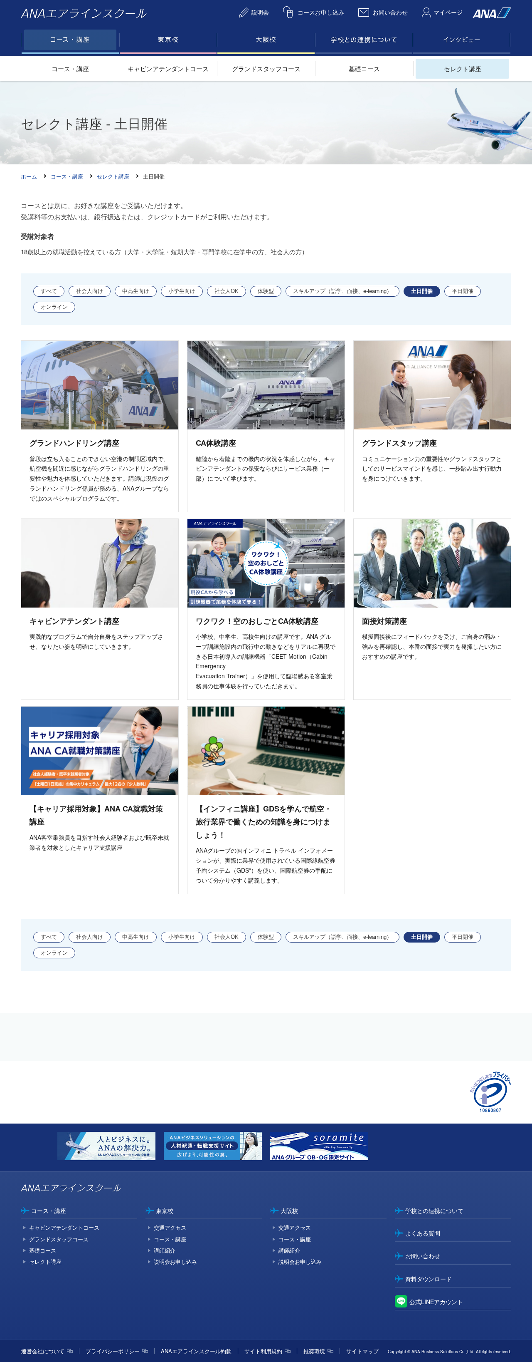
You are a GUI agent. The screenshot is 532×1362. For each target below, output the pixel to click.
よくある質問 (422, 1233)
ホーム (29, 176)
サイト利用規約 (263, 1351)
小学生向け (181, 291)
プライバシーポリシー (113, 1351)
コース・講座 (70, 68)
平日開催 (462, 291)
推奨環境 (314, 1351)
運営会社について (42, 1351)
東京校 (164, 1210)
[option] (110, 1147)
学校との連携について (434, 1210)
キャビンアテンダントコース (168, 68)
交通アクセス (170, 1227)
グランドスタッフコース (266, 68)
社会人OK (226, 291)
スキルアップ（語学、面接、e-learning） (342, 291)
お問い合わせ (422, 1256)
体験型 (266, 291)
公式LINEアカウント (436, 1301)
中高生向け (135, 291)
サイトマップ (362, 1351)
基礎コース (364, 68)
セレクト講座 (462, 68)
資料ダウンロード (428, 1279)
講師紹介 (164, 1250)
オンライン (54, 307)
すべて (49, 291)
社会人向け (89, 291)
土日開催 (422, 291)
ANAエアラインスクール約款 (196, 1351)
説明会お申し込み (175, 1261)
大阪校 (289, 1210)
